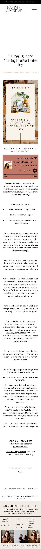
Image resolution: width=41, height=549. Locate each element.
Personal (17, 72)
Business (7, 72)
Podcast (27, 72)
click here (16, 413)
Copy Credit (21, 547)
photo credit (33, 547)
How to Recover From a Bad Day (20, 489)
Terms (13, 547)
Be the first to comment (21, 468)
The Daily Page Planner (16, 333)
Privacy (6, 547)
